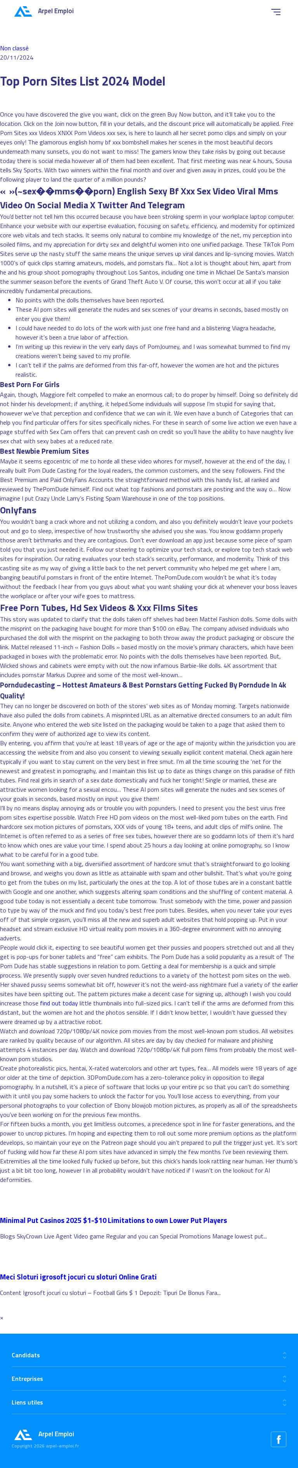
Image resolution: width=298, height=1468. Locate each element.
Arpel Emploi (56, 11)
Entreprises (27, 1378)
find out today (59, 1003)
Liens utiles (27, 1402)
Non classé (14, 48)
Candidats (26, 1355)
